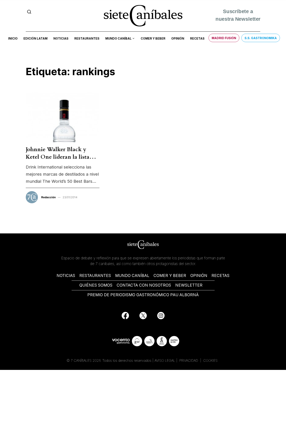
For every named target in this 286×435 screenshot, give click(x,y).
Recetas (197, 38)
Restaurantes (86, 38)
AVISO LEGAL (165, 360)
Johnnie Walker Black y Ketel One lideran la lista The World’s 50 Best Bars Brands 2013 (57, 161)
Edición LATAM (35, 38)
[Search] (29, 11)
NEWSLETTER (188, 285)
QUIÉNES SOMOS (95, 285)
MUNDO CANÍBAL (132, 275)
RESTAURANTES (95, 275)
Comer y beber (153, 38)
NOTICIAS (66, 275)
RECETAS (220, 275)
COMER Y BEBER (169, 275)
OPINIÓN (198, 275)
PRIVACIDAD (189, 360)
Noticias (60, 38)
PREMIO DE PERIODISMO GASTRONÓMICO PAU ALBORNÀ (143, 294)
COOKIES (210, 360)
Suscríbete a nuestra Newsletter (238, 15)
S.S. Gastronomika (261, 38)
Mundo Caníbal (118, 38)
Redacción (48, 197)
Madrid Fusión (224, 38)
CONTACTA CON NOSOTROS (144, 285)
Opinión (177, 38)
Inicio (13, 38)
